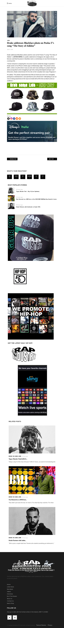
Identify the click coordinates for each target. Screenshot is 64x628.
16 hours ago (19, 197)
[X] (8, 118)
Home (8, 584)
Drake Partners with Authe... (17, 540)
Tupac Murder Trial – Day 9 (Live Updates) (27, 191)
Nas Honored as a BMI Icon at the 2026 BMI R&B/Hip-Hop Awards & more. (36, 199)
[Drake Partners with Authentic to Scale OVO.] (11, 206)
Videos (9, 591)
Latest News (10, 587)
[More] (19, 118)
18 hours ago (19, 205)
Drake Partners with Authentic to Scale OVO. (28, 207)
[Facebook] (14, 118)
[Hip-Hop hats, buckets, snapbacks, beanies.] (32, 98)
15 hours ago (19, 189)
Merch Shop (10, 603)
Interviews (10, 594)
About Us (9, 598)
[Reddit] (17, 118)
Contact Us (10, 601)
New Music (10, 589)
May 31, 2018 (10, 49)
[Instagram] (11, 118)
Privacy (50, 625)
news (8, 40)
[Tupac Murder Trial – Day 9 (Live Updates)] (11, 190)
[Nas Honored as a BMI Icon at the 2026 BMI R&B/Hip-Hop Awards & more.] (11, 198)
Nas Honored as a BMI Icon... (18, 500)
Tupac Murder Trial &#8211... (18, 459)
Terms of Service (41, 625)
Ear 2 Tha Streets (12, 596)
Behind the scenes (13, 456)
